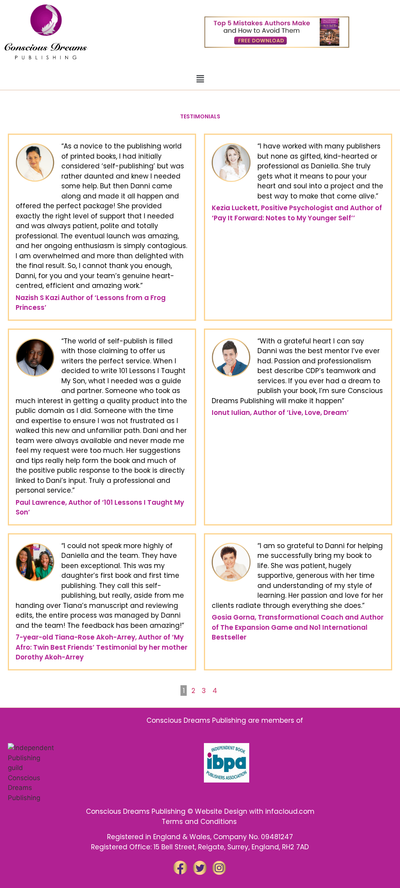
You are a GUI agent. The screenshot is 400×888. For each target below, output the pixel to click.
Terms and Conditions (200, 821)
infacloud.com (289, 811)
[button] (200, 78)
